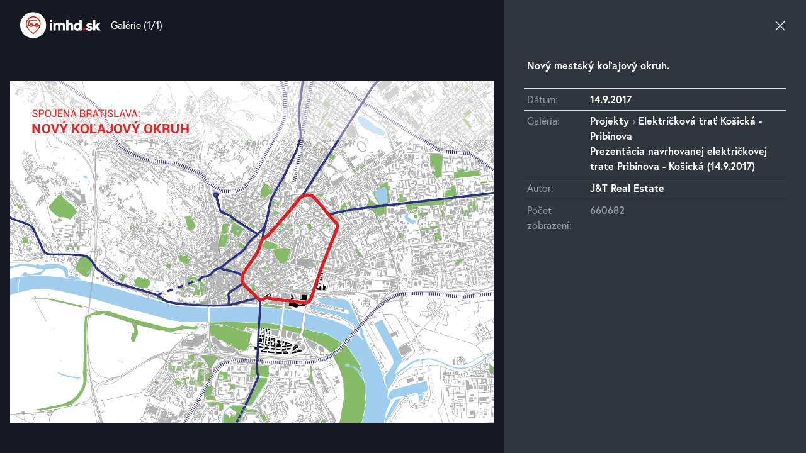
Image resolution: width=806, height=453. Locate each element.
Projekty (609, 120)
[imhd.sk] (60, 25)
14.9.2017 (611, 99)
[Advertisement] (654, 356)
